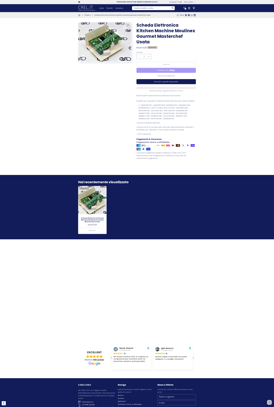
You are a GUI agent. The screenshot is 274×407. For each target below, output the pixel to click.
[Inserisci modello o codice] (173, 8)
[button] (194, 8)
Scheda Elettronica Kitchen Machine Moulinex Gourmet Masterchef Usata (92, 220)
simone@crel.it (87, 402)
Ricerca (121, 395)
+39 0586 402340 (88, 405)
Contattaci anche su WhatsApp (130, 404)
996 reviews (98, 360)
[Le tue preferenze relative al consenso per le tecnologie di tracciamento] (4, 403)
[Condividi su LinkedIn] (194, 15)
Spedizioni (122, 401)
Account (121, 398)
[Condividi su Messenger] (189, 15)
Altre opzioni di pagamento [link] (166, 75)
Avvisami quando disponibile (166, 82)
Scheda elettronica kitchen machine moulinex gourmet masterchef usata (122, 15)
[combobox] (153, 8)
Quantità (139, 52)
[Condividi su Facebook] (186, 15)
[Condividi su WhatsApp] (192, 15)
